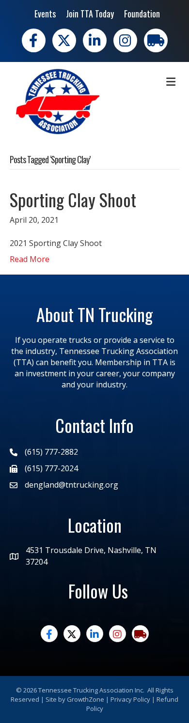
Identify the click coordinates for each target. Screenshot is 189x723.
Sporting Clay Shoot (73, 199)
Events (45, 13)
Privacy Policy (130, 699)
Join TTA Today (90, 13)
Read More (29, 259)
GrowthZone (85, 699)
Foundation (142, 13)
